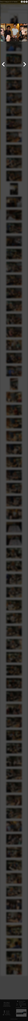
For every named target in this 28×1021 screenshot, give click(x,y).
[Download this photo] (22, 2)
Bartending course (17, 1)
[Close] (27, 2)
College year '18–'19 (9, 1)
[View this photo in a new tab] (24, 2)
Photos (1, 1)
